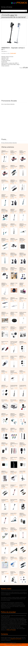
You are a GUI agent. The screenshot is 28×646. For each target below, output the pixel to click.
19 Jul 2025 (6, 241)
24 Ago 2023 (16, 400)
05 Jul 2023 (6, 181)
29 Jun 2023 (6, 400)
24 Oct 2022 (6, 501)
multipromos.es (14, 645)
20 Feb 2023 (16, 373)
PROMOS (22, 2)
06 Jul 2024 (25, 181)
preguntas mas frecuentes (16, 638)
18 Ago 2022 (16, 486)
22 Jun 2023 (15, 574)
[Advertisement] (14, 83)
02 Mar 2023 (16, 545)
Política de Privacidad (11, 629)
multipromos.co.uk (22, 645)
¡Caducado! (13, 53)
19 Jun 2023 (6, 573)
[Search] (25, 11)
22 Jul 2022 (25, 343)
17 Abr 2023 (15, 558)
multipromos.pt (7, 645)
